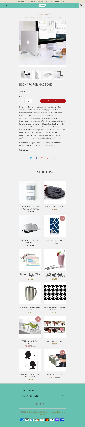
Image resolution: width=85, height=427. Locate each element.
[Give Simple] (42, 5)
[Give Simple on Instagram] (48, 404)
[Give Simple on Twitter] (36, 404)
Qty (20, 96)
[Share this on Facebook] (36, 157)
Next (47, 14)
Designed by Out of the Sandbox (45, 412)
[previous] (21, 44)
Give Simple (29, 412)
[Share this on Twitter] (31, 157)
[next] (63, 44)
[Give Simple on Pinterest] (44, 404)
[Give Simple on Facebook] (40, 404)
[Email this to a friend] (53, 157)
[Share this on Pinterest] (42, 157)
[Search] (76, 5)
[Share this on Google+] (47, 157)
